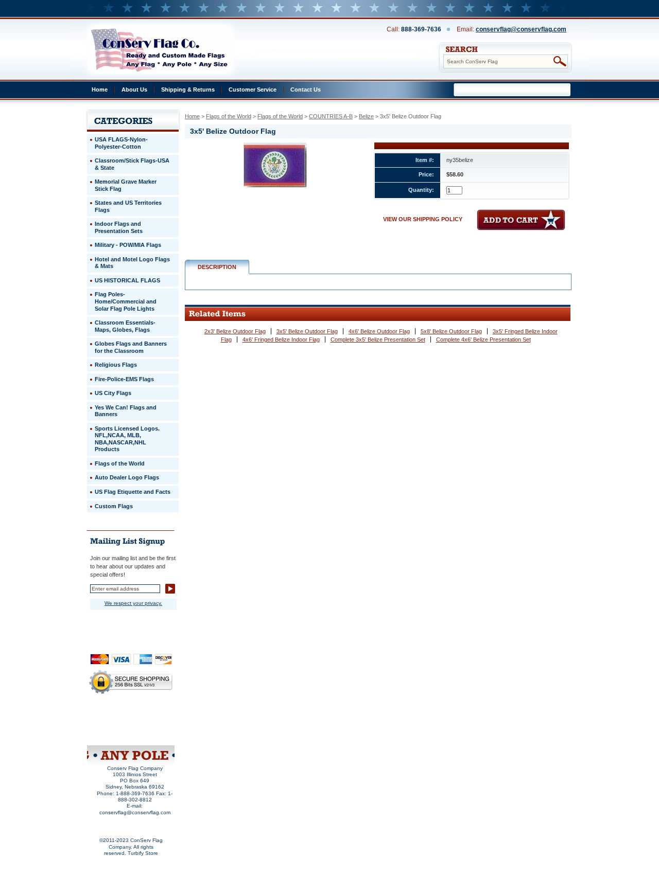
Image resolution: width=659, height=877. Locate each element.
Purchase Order (150, 725)
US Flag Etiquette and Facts (132, 492)
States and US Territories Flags (128, 206)
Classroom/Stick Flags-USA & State (132, 164)
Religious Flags (116, 365)
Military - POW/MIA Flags (128, 245)
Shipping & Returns (188, 89)
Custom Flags (114, 506)
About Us (134, 89)
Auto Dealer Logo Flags (127, 477)
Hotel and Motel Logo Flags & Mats (132, 263)
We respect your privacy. (133, 603)
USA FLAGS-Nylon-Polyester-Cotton (121, 143)
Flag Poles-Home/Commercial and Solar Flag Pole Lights (126, 301)
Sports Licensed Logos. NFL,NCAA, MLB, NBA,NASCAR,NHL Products (127, 439)
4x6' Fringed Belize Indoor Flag (281, 339)
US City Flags (113, 393)
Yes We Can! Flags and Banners (126, 411)
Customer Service (252, 89)
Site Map (111, 732)
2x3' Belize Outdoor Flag (235, 331)
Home (100, 89)
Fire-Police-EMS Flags (124, 379)
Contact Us (305, 89)
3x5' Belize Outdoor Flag (307, 331)
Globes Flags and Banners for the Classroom (131, 347)
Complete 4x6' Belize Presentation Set (483, 339)
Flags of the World (228, 116)
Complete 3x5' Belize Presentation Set (378, 339)
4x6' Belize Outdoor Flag (379, 331)
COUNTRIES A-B (331, 116)
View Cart (149, 732)
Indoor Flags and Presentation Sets (119, 227)
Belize (366, 116)
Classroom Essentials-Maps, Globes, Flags (125, 326)
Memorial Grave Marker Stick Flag (126, 185)
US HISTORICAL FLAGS (127, 280)
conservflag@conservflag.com (521, 29)
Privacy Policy (114, 718)
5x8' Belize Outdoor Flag (451, 331)
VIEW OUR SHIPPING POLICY (422, 219)
